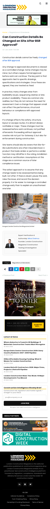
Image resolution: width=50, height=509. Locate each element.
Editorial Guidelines (17, 496)
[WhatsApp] (27, 269)
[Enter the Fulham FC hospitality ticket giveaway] (25, 298)
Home (4, 32)
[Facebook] (10, 269)
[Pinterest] (21, 269)
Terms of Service (37, 502)
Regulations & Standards (19, 32)
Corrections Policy (33, 496)
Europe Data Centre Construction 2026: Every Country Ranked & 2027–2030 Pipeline (23, 352)
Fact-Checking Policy (19, 499)
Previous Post (9, 275)
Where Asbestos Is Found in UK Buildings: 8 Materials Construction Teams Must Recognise (24, 343)
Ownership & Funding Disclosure (18, 502)
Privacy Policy (25, 505)
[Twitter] (16, 269)
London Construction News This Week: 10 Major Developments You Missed (24, 377)
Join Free (25, 403)
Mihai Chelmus (33, 238)
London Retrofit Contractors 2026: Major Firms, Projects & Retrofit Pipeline (24, 368)
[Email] (32, 269)
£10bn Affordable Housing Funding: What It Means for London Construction (22, 360)
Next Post (42, 275)
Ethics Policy (34, 499)
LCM (26, 492)
